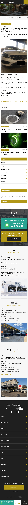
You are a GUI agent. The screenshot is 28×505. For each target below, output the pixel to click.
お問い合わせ (14, 238)
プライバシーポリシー (14, 491)
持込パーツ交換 (5, 446)
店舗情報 (3, 464)
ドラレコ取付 (4, 196)
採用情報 (3, 470)
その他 (2, 166)
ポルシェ (17, 193)
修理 (2, 428)
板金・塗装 (4, 434)
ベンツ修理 (3, 175)
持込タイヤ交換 (5, 440)
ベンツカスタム (4, 172)
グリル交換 (11, 196)
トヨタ (11, 193)
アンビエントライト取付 (20, 196)
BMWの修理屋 (5, 476)
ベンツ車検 (3, 178)
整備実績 (3, 182)
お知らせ (3, 163)
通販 (2, 458)
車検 (2, 185)
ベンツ (4, 193)
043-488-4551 (4, 97)
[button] (26, 2)
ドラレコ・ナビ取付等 (6, 169)
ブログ (3, 452)
